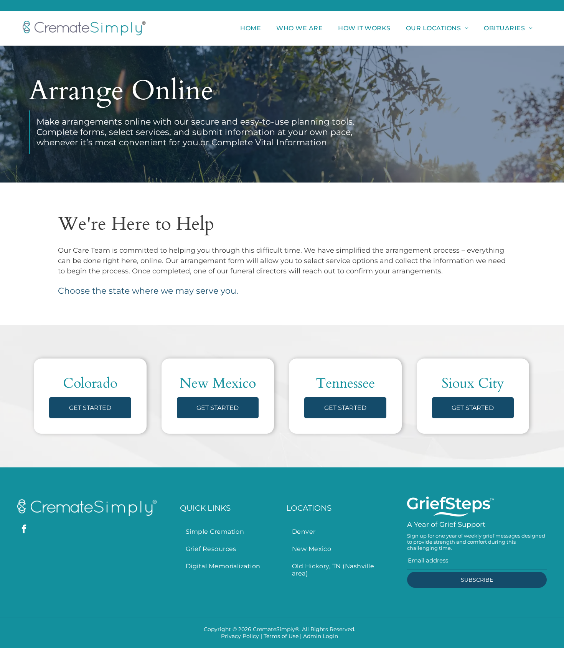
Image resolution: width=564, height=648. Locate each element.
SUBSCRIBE (477, 579)
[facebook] (24, 530)
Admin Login (320, 636)
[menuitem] (251, 28)
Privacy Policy (240, 636)
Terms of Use (281, 636)
